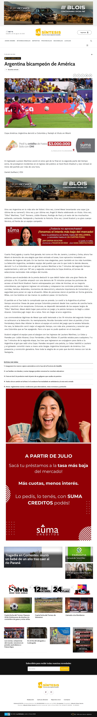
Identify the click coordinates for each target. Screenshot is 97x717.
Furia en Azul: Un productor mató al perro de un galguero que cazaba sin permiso (33, 376)
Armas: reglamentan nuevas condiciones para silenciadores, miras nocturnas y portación (36, 387)
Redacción (30, 699)
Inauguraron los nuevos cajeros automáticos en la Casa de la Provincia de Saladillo (34, 366)
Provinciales (46, 40)
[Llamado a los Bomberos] (79, 605)
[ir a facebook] (46, 692)
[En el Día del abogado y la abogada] (37, 632)
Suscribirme (64, 668)
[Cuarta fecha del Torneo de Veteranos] (48, 605)
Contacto (67, 699)
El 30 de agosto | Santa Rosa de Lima (79, 574)
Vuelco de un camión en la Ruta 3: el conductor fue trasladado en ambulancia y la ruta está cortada (39, 381)
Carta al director (42, 699)
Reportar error (56, 699)
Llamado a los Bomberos (75, 615)
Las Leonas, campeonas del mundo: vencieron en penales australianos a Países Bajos (13, 644)
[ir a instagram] (51, 692)
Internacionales (24, 40)
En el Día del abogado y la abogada (36, 642)
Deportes (36, 40)
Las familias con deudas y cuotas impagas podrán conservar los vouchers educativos (35, 371)
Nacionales (58, 40)
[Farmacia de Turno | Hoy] (79, 554)
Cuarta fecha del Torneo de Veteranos (45, 616)
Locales (68, 40)
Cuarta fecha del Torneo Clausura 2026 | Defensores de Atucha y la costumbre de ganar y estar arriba (17, 617)
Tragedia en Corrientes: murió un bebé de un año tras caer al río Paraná (27, 559)
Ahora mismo (10, 40)
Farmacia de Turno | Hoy (76, 558)
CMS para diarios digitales (84, 714)
